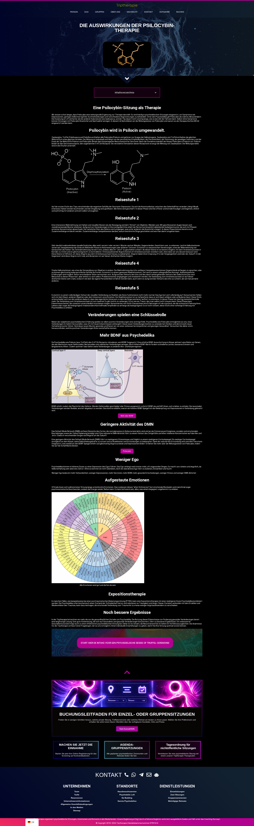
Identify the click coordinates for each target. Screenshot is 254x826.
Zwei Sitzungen (177, 795)
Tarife (76, 795)
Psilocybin (127, 451)
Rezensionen (77, 798)
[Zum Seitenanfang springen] (127, 672)
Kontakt (148, 12)
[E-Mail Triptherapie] (148, 774)
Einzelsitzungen (177, 791)
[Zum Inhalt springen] (127, 78)
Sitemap (76, 810)
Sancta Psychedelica (127, 801)
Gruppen (99, 12)
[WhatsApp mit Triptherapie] (133, 774)
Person (74, 12)
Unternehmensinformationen (77, 801)
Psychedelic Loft (127, 795)
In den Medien (76, 807)
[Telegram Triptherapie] (141, 774)
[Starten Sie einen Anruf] (126, 775)
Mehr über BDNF (127, 416)
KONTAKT (108, 775)
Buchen (180, 12)
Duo (86, 12)
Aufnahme (164, 12)
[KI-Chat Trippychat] (156, 774)
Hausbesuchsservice (127, 791)
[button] (156, 93)
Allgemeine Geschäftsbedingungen (77, 804)
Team (76, 791)
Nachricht (132, 12)
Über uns (115, 12)
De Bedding (127, 798)
